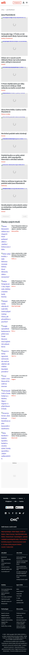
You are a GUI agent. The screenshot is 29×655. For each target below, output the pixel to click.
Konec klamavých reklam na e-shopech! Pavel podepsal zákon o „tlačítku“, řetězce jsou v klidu (19, 227)
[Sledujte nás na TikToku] (23, 513)
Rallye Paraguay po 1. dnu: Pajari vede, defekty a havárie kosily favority (19, 282)
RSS (16, 501)
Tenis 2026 (18, 596)
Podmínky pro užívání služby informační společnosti (14, 643)
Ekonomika (19, 609)
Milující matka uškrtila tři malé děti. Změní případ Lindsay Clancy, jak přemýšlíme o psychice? (19, 302)
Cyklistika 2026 (19, 602)
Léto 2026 (19, 553)
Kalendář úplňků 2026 (6, 569)
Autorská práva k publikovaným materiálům (14, 641)
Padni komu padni (5, 599)
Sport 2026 (19, 585)
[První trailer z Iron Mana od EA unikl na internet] (6, 381)
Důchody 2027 (19, 617)
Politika (3, 585)
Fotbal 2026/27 (20, 591)
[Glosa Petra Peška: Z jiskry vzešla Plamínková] (14, 100)
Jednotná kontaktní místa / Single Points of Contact (14, 649)
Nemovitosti (9, 536)
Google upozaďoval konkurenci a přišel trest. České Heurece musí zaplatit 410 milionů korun (20, 327)
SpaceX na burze (5, 613)
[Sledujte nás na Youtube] (20, 513)
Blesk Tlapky (15, 531)
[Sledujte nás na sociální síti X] (9, 513)
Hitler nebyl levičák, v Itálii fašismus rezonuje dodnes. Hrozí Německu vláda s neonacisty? (19, 255)
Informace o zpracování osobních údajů (11, 645)
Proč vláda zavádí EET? (6, 597)
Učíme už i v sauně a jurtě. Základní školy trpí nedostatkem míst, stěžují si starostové (13, 60)
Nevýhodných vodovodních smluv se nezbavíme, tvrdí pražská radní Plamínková (14, 207)
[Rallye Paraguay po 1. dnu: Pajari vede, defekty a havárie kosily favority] (6, 289)
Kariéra (21, 501)
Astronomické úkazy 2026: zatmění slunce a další (21, 568)
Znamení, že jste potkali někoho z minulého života (22, 562)
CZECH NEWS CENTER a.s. (20, 634)
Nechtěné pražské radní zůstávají (14, 133)
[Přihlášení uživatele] (23, 2)
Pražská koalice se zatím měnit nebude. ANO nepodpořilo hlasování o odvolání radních (13, 157)
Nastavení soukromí (9, 647)
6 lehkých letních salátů (22, 579)
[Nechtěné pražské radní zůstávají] (14, 124)
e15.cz (2, 9)
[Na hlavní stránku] (3, 2)
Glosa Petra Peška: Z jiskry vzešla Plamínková (13, 111)
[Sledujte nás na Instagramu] (16, 513)
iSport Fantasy (10, 534)
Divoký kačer (4, 603)
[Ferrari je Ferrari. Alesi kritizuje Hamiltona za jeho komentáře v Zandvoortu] (6, 421)
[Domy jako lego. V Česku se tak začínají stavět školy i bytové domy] (14, 24)
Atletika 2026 (19, 600)
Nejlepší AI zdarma (5, 617)
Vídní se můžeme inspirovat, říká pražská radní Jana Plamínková (13, 182)
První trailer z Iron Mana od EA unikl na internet (19, 376)
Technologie (4, 609)
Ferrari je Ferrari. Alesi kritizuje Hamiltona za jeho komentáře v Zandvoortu (19, 414)
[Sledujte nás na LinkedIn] (5, 513)
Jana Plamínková (10, 9)
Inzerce (21, 498)
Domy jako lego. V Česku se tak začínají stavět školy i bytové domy (14, 35)
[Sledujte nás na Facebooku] (12, 513)
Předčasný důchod (20, 613)
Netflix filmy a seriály (6, 626)
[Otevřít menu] (26, 2)
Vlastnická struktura (19, 647)
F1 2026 (18, 598)
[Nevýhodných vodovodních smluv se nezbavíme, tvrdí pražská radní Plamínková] (14, 195)
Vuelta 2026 (9, 547)
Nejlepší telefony (5, 615)
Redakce (13, 498)
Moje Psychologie (6, 531)
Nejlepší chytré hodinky (7, 620)
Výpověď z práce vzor (6, 601)
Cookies (24, 645)
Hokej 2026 (19, 593)
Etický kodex (6, 651)
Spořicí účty (19, 615)
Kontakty (5, 498)
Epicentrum (4, 557)
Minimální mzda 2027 (21, 620)
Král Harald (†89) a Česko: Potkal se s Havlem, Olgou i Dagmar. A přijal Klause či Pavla (19, 392)
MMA (17, 589)
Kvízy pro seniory (5, 567)
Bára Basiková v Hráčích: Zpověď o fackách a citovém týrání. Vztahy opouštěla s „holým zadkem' (19, 434)
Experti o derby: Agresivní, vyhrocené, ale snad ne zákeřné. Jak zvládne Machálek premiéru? (19, 352)
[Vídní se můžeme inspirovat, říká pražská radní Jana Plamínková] (14, 171)
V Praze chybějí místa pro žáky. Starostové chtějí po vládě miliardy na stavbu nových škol (13, 86)
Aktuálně (4, 553)
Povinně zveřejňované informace (18, 651)
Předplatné (8, 501)
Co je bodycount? (5, 571)
